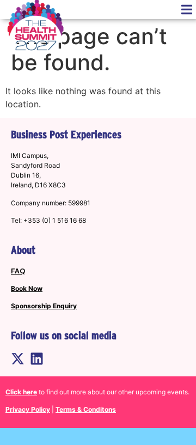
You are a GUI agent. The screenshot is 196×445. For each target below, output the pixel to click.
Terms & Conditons (86, 409)
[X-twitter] (17, 358)
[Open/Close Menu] (186, 9)
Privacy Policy (27, 409)
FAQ (18, 271)
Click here (21, 392)
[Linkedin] (37, 358)
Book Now (26, 288)
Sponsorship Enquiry (44, 306)
